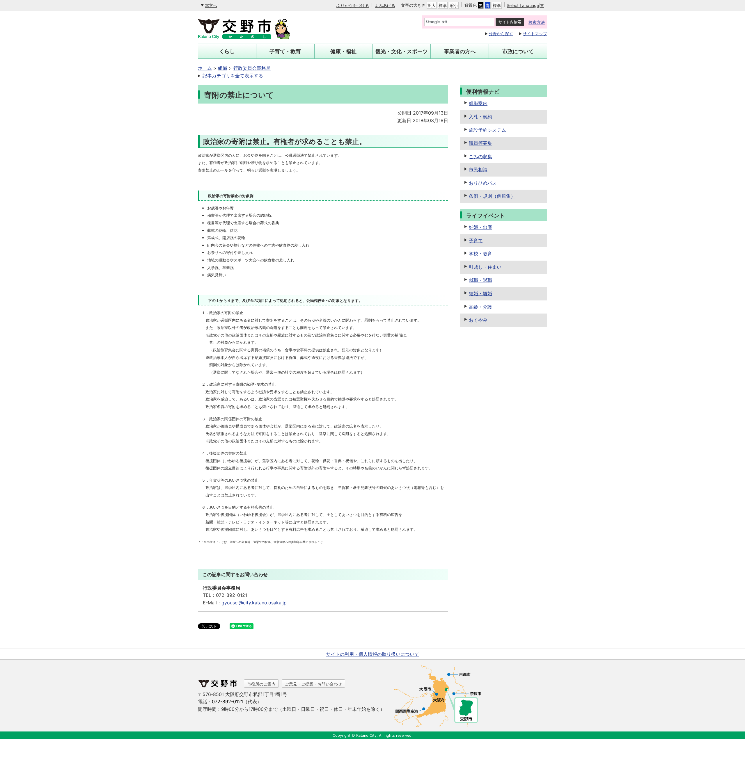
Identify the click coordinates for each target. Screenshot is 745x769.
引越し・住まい (485, 267)
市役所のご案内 (261, 683)
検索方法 (536, 22)
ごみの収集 (480, 156)
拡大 (432, 5)
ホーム (205, 68)
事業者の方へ (460, 51)
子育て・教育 (285, 51)
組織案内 (478, 103)
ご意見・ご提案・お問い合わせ (313, 683)
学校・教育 (480, 254)
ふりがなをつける (352, 5)
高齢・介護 (480, 307)
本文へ (211, 5)
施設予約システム (487, 130)
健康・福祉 (343, 51)
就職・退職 (480, 280)
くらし (227, 51)
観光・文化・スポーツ (401, 51)
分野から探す (501, 33)
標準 (443, 5)
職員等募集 (480, 143)
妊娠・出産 (480, 227)
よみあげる (385, 5)
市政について (518, 51)
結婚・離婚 (480, 293)
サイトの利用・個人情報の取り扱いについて (372, 654)
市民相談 (478, 169)
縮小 (454, 5)
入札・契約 (480, 117)
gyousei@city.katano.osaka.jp (254, 603)
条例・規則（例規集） (492, 196)
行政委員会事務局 (252, 68)
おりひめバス (483, 183)
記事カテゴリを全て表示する (233, 76)
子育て (476, 240)
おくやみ (478, 320)
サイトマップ (535, 33)
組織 (222, 68)
